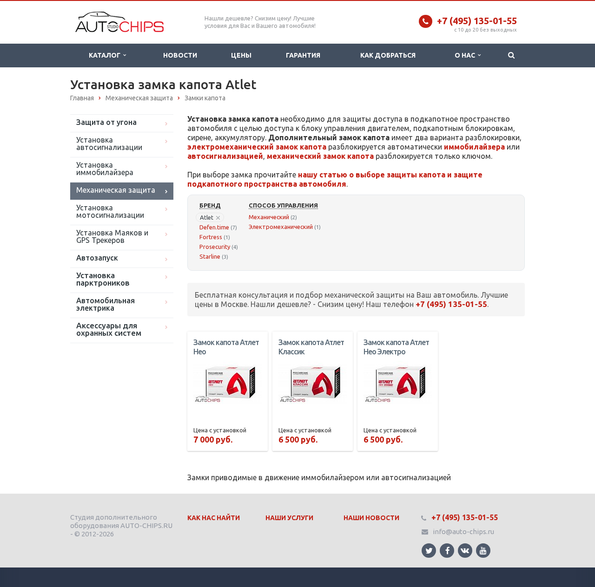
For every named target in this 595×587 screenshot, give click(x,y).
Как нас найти (213, 518)
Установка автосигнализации (109, 143)
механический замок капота (320, 156)
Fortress (210, 237)
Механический (269, 217)
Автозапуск (97, 258)
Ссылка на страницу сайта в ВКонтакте (465, 550)
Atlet (206, 217)
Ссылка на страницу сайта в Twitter (429, 550)
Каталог (106, 55)
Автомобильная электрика (105, 304)
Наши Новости (371, 518)
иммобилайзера (474, 147)
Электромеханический (281, 226)
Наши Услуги (289, 518)
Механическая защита (115, 190)
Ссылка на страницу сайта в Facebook (447, 550)
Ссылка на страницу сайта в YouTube (483, 550)
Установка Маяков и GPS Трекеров (112, 236)
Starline (209, 256)
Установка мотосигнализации (110, 211)
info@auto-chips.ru (463, 531)
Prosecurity (214, 246)
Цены (241, 55)
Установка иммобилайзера (104, 168)
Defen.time (214, 227)
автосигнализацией (225, 156)
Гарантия (303, 55)
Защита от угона (106, 122)
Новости (180, 55)
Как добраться (388, 55)
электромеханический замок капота (256, 147)
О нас (466, 55)
